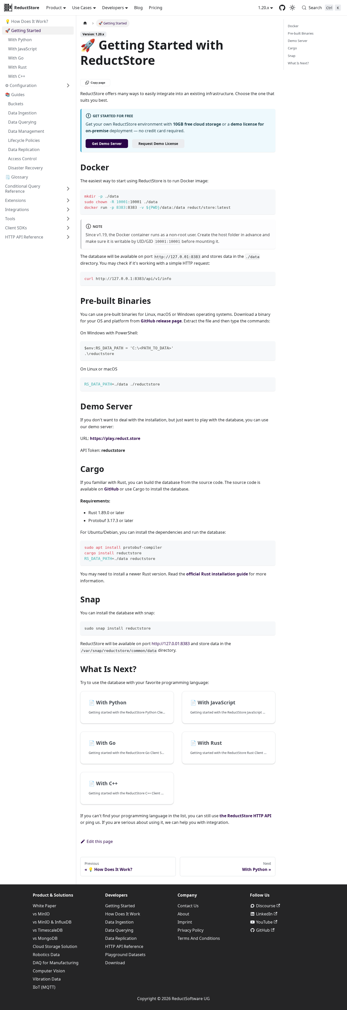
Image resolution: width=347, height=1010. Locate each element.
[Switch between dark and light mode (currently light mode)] (292, 8)
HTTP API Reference (124, 946)
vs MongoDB (45, 938)
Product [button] (54, 7)
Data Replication (121, 938)
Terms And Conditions (199, 938)
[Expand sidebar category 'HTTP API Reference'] (68, 237)
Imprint (185, 922)
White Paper (44, 906)
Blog (138, 7)
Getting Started (120, 906)
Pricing (155, 7)
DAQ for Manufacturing (55, 963)
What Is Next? (298, 63)
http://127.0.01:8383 (171, 643)
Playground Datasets (125, 954)
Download (115, 963)
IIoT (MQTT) (44, 987)
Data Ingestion (119, 922)
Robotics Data (46, 954)
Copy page (98, 82)
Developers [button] (113, 7)
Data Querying (119, 930)
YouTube (264, 922)
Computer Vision (49, 971)
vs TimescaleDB (47, 930)
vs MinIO (41, 914)
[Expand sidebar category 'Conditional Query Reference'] (68, 188)
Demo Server (297, 40)
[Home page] (85, 23)
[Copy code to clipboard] (269, 195)
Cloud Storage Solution (55, 946)
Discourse (265, 906)
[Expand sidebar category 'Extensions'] (68, 200)
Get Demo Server (107, 143)
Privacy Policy (190, 930)
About (183, 914)
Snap (291, 55)
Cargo (292, 48)
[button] (38, 219)
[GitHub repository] (282, 8)
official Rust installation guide (217, 574)
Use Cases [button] (82, 7)
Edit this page (100, 841)
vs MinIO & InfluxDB (52, 922)
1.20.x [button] (263, 7)
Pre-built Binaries (300, 33)
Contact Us (188, 906)
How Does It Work (122, 914)
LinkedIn (264, 914)
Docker (293, 26)
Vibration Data (47, 979)
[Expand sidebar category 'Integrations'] (68, 209)
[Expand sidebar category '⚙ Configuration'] (68, 85)
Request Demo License (158, 143)
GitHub (263, 930)
